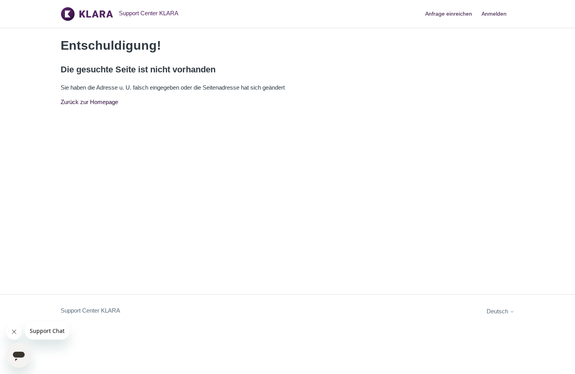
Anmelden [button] (494, 14)
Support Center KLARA (90, 310)
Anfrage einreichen (448, 14)
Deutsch (498, 311)
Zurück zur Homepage (89, 102)
